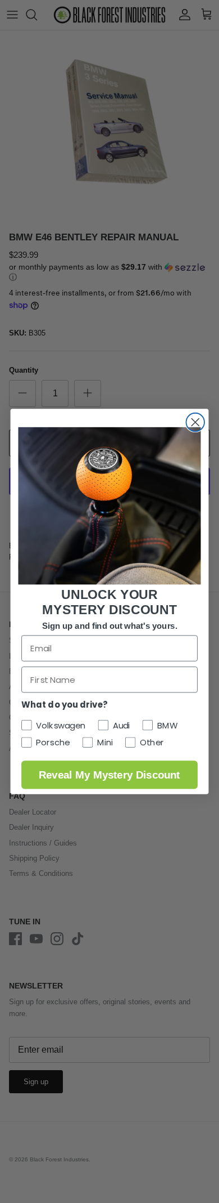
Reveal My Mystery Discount (109, 774)
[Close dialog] (195, 422)
